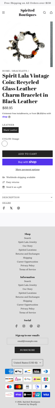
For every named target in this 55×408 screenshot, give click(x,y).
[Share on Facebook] (3, 208)
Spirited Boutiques (27, 12)
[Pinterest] (31, 326)
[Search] (44, 12)
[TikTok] (38, 326)
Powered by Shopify (27, 404)
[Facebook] (16, 326)
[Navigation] (3, 12)
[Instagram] (23, 326)
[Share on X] (11, 208)
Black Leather (10, 130)
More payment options (28, 169)
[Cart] (51, 12)
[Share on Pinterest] (18, 208)
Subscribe (27, 350)
